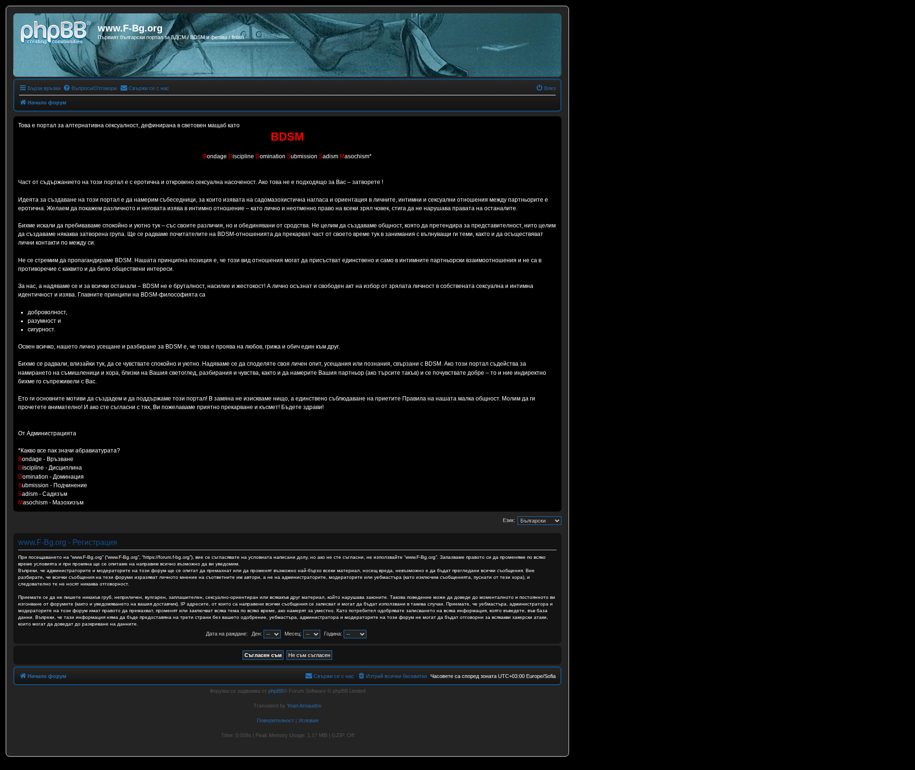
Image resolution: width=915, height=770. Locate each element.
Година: (334, 634)
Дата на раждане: (227, 634)
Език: (509, 520)
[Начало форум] (57, 31)
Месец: (294, 634)
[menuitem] (90, 88)
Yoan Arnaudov (304, 705)
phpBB (276, 691)
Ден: (258, 634)
